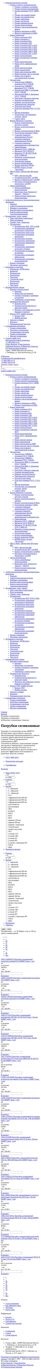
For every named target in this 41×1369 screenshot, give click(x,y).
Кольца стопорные (17, 263)
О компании (25, 340)
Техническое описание (14, 761)
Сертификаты (10, 765)
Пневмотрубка (20, 304)
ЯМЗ (10, 847)
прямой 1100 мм (14, 820)
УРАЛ (10, 845)
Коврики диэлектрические (25, 102)
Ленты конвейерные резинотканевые (22, 189)
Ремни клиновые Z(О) (23, 37)
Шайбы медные (21, 318)
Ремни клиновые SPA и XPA (26, 49)
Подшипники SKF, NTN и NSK (27, 226)
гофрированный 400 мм (17, 798)
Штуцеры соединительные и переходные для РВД (26, 183)
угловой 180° (13, 836)
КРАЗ (10, 813)
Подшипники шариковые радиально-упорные (24, 248)
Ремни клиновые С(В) (23, 43)
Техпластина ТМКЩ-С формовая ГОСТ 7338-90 (24, 87)
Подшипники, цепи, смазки (16, 216)
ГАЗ (9, 795)
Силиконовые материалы (15, 326)
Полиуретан (14, 275)
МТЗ (10, 818)
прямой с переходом (16, 825)
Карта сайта (10, 1310)
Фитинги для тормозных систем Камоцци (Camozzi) (27, 311)
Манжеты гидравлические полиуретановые (25, 158)
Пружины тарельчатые (19, 265)
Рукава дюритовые (22, 19)
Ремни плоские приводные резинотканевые (25, 197)
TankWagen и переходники (25, 300)
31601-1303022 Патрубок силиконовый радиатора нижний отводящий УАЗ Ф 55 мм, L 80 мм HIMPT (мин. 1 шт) (20, 1119)
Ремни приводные (17, 35)
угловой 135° (13, 834)
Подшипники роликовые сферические (24, 256)
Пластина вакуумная (23, 106)
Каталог (8, 1317)
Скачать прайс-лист (13, 338)
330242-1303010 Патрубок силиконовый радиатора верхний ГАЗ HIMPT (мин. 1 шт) (18, 998)
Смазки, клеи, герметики (19, 222)
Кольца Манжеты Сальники (21, 121)
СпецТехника (13, 827)
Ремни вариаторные (22, 70)
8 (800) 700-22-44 (8, 362)
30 (6, 949)
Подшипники (15, 224)
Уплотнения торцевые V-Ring (26, 133)
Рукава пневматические (24, 23)
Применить (9, 923)
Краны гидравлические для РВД (27, 180)
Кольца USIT (20, 316)
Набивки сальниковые (18, 208)
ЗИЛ (10, 809)
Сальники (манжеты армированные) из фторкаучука (27, 144)
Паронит (13, 204)
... (6, 939)
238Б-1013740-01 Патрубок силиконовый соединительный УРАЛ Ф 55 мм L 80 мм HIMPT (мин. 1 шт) (20, 1218)
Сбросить (9, 925)
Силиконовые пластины (19, 332)
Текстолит (14, 277)
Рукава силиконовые (18, 328)
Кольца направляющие (23, 163)
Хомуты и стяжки (17, 320)
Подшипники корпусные (24, 232)
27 (6, 943)
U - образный (13, 793)
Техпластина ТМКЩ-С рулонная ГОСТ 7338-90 (24, 83)
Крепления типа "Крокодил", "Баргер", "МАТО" (26, 193)
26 (6, 941)
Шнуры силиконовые (18, 336)
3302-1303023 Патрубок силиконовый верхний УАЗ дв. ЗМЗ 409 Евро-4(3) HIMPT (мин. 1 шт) (19, 1159)
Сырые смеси (20, 119)
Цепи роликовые (16, 220)
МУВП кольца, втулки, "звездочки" (23, 168)
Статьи (8, 1333)
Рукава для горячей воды (24, 17)
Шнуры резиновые (22, 113)
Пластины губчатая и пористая (27, 98)
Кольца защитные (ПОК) (24, 165)
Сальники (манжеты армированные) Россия (23, 136)
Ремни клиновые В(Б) (23, 41)
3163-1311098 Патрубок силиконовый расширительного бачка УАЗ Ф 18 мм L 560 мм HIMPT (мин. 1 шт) (19, 1139)
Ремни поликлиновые (23, 56)
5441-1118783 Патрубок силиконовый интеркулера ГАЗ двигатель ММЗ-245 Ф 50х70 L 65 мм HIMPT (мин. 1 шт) (20, 1059)
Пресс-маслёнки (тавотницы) (21, 218)
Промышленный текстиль (20, 324)
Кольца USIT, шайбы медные (21, 314)
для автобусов (13, 804)
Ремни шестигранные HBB (25, 72)
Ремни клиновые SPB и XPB (26, 52)
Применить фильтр (12, 849)
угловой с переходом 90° (17, 843)
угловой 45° (12, 838)
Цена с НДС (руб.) (12, 773)
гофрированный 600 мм (17, 800)
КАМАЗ (11, 811)
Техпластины (15, 80)
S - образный (13, 791)
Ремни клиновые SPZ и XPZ (26, 47)
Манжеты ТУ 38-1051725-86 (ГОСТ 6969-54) (26, 154)
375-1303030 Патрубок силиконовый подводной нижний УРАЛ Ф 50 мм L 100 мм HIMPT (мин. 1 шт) (20, 1238)
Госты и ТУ (9, 1319)
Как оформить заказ (13, 1306)
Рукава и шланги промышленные (23, 5)
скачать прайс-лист (8, 371)
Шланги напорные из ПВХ (25, 31)
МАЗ (10, 816)
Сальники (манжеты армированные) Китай (23, 140)
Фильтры (4, 769)
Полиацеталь (15, 273)
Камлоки (18, 291)
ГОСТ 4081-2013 (12, 757)
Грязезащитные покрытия (25, 104)
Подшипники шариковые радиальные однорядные (24, 229)
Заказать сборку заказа (9, 364)
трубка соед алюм (15, 829)
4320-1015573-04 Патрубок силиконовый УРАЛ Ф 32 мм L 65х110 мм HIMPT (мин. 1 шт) (20, 1258)
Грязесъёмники (20, 147)
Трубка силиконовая (18, 334)
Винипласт (14, 283)
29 (6, 947)
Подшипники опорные (23, 239)
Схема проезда (11, 1335)
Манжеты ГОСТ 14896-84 (25, 149)
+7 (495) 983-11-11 (12, 342)
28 (6, 945)
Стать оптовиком (12, 1304)
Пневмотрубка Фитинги (19, 302)
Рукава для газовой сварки (25, 15)
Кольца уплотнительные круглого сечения (24, 124)
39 (6, 953)
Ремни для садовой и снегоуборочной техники (24, 77)
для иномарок (13, 807)
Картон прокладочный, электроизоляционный (19, 213)
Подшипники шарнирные (25, 241)
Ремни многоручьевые (23, 68)
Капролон (14, 271)
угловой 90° (12, 841)
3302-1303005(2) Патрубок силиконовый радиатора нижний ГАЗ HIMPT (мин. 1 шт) (18, 960)
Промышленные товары (14, 287)
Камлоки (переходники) (19, 289)
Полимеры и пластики (14, 267)
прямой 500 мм (14, 822)
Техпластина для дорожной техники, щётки (25, 116)
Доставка (16, 340)
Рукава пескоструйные (23, 25)
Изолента (13, 322)
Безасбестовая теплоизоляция (21, 210)
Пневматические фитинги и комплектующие (25, 307)
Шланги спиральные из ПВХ (26, 33)
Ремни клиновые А (22, 39)
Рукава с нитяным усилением (26, 7)
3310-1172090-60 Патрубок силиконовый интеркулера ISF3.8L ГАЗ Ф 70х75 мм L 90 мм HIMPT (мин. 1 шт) (19, 1038)
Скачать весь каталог (13, 1323)
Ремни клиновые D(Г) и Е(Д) (26, 45)
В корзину (5, 976)
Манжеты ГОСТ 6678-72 (24, 151)
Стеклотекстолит (16, 279)
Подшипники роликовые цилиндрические (24, 260)
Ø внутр (8, 780)
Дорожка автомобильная (24, 100)
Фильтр (8, 786)
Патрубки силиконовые (19, 330)
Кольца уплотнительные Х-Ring (27, 131)
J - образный (13, 789)
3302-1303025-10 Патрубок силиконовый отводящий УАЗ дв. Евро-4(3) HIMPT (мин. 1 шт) (20, 1177)
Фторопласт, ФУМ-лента (19, 269)
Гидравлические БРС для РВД (26, 178)
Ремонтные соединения (24, 293)
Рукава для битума (22, 21)
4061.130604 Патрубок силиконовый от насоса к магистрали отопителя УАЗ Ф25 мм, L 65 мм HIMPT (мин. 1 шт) (20, 1197)
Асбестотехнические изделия (21, 206)
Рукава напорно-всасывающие (26, 9)
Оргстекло (14, 285)
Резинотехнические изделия (16, 3)
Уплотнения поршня (23, 161)
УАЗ (9, 831)
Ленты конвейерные (18, 186)
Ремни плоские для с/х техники (27, 74)
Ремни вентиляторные (23, 62)
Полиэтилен (15, 281)
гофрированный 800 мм (17, 802)
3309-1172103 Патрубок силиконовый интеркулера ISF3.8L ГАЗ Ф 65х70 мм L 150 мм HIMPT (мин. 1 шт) (19, 1017)
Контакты (9, 340)
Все (6, 955)
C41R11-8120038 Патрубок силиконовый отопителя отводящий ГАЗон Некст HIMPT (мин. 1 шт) (20, 1079)
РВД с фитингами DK (23, 176)
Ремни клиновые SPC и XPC (26, 54)
